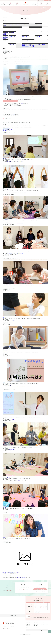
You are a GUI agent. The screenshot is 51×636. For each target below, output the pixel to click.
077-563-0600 (18, 480)
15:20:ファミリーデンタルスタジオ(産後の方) (25, 46)
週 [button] (4, 48)
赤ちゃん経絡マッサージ (6, 477)
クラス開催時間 (22, 577)
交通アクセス (36, 624)
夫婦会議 (4, 382)
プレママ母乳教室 (5, 219)
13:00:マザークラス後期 (31, 45)
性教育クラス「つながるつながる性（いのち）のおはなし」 (11, 572)
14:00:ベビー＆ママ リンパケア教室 (12, 24)
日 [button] (5, 48)
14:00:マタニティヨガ (11, 32)
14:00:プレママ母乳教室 (38, 36)
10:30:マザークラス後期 (5, 37)
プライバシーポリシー (45, 624)
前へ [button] (4, 20)
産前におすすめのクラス (6, 128)
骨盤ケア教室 (4, 317)
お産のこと (28, 624)
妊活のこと (28, 625)
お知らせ (18, 577)
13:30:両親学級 (4, 34)
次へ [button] (5, 20)
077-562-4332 (13, 114)
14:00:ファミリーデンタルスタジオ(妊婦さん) (25, 45)
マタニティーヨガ (5, 189)
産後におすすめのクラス (6, 130)
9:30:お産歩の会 (30, 44)
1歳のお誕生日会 (5, 537)
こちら (22, 103)
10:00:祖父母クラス (5, 33)
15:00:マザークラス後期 (31, 46)
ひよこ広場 (4, 507)
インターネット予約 (20, 161)
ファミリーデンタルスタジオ (7, 284)
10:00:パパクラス (4, 36)
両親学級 (4, 249)
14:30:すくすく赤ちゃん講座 (25, 40)
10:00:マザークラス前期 (5, 32)
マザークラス (4, 158)
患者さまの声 (36, 625)
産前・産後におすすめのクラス (7, 129)
